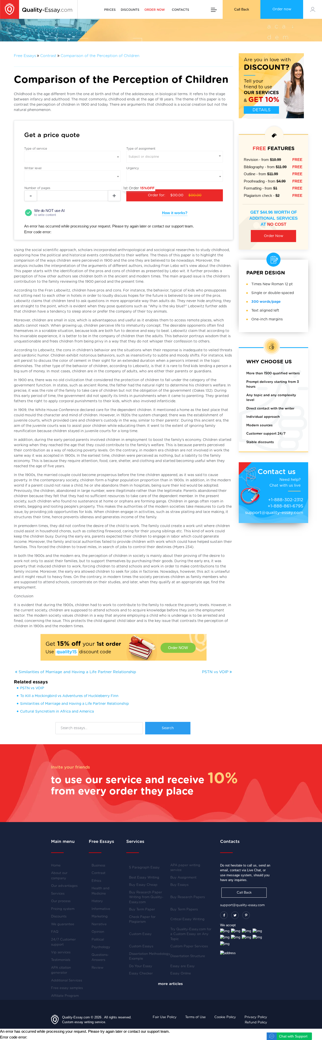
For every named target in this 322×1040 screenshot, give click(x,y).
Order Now (273, 236)
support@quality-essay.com (274, 512)
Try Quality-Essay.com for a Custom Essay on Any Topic (190, 934)
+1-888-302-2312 (285, 500)
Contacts (180, 9)
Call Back (241, 9)
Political (98, 939)
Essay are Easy (182, 966)
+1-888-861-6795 (285, 506)
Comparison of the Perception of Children (100, 56)
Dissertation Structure (187, 956)
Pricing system (62, 909)
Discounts (130, 9)
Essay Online (180, 973)
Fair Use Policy (165, 1017)
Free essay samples (67, 988)
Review (97, 967)
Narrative (99, 924)
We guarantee (62, 924)
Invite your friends (70, 767)
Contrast (48, 56)
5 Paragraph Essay (144, 867)
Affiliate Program (65, 996)
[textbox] (175, 156)
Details (261, 110)
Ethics (96, 881)
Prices (110, 9)
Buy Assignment (183, 877)
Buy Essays (179, 885)
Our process (60, 901)
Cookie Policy (225, 1017)
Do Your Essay (140, 966)
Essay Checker (141, 973)
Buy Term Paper (142, 909)
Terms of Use (195, 1017)
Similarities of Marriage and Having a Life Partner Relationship (76, 672)
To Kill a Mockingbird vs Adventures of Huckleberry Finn (69, 696)
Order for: (163, 193)
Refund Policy (256, 1022)
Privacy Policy (256, 1017)
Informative (101, 909)
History (97, 901)
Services (57, 893)
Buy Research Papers (187, 897)
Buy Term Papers (184, 909)
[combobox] (175, 156)
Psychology (101, 947)
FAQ (54, 932)
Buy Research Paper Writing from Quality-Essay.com (146, 897)
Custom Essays (141, 946)
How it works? (174, 213)
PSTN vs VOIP (216, 672)
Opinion (98, 932)
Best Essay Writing (144, 877)
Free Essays (25, 56)
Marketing (100, 916)
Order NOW (178, 648)
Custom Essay (140, 934)
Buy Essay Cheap (143, 885)
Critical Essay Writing (187, 919)
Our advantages (64, 886)
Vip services (60, 952)
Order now (281, 9)
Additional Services (66, 980)
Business (98, 865)
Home (56, 865)
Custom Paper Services (189, 946)
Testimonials (60, 960)
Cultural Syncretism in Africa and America (57, 711)
